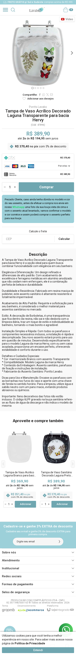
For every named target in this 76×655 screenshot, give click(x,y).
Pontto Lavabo (38, 106)
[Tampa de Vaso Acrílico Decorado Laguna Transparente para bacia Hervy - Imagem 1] (38, 53)
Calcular (64, 239)
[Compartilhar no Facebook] (39, 94)
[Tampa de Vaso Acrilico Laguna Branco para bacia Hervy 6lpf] (19, 467)
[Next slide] (71, 53)
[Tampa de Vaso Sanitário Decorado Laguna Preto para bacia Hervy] (56, 467)
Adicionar (25, 504)
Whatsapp (18, 207)
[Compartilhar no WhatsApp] (43, 94)
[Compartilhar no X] (47, 94)
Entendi (38, 650)
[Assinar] (59, 541)
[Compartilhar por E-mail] (51, 94)
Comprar (46, 187)
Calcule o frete (38, 231)
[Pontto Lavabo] (37, 9)
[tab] (32, 88)
